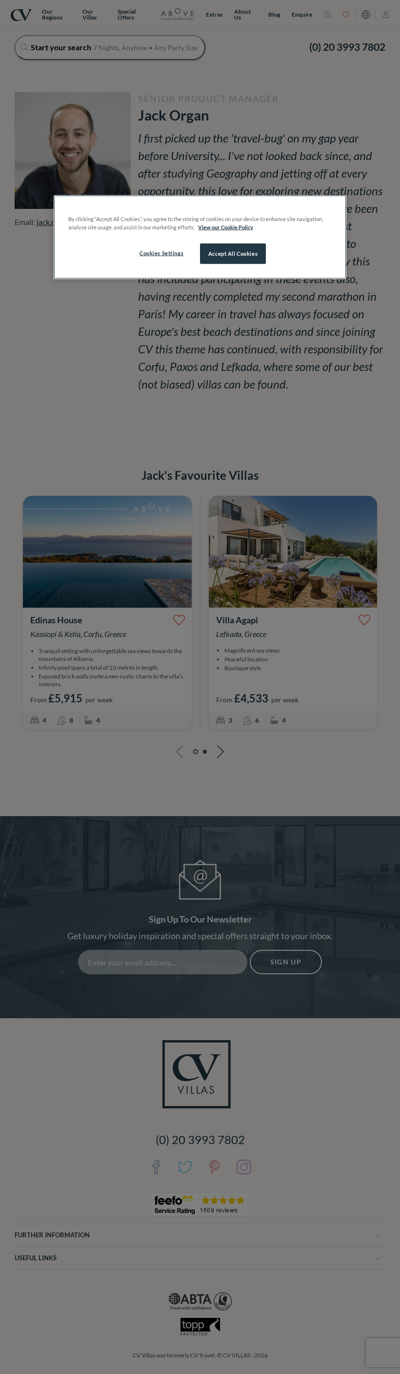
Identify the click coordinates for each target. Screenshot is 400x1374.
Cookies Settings (161, 253)
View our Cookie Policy (225, 227)
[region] (200, 237)
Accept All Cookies (233, 253)
